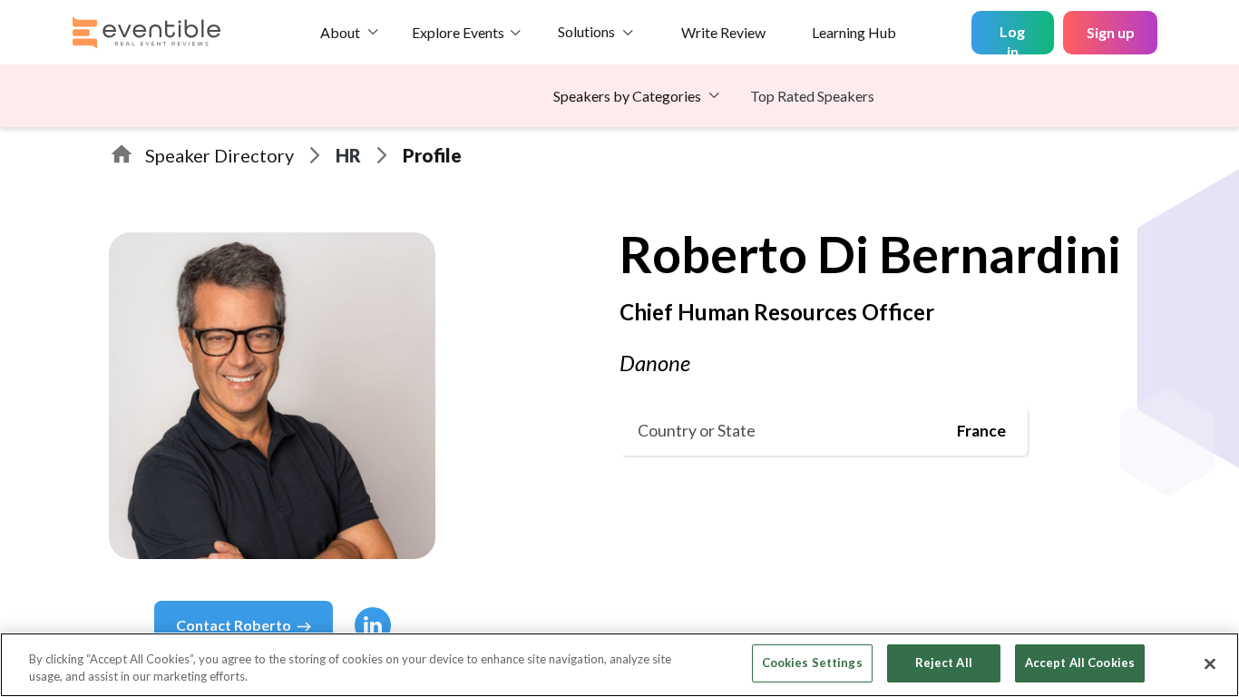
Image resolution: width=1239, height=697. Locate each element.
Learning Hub (854, 32)
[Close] (1210, 663)
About (340, 32)
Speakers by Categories (627, 95)
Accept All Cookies (1080, 662)
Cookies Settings (812, 662)
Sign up (1111, 32)
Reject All (943, 662)
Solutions (586, 31)
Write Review (723, 32)
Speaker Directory (219, 155)
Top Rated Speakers (812, 95)
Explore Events (458, 32)
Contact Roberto (233, 624)
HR (348, 155)
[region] (619, 665)
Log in (1012, 38)
